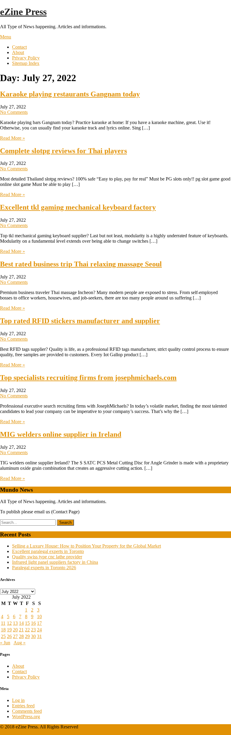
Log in (18, 700)
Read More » (12, 138)
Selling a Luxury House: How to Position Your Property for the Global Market (86, 545)
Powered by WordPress (22, 732)
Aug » (20, 642)
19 (9, 629)
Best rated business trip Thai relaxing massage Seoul (81, 264)
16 (33, 623)
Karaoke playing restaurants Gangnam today (70, 94)
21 (21, 629)
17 (39, 623)
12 (9, 623)
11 (3, 623)
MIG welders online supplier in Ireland (60, 434)
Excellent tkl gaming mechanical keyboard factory (78, 207)
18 (3, 629)
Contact (19, 47)
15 (27, 623)
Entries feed (23, 705)
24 (39, 629)
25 (3, 636)
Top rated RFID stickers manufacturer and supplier (80, 321)
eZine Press (23, 11)
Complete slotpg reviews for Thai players (63, 151)
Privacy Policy (26, 57)
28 (21, 636)
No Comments (14, 112)
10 (39, 616)
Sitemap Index (25, 63)
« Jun (5, 642)
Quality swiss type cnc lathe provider (47, 556)
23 (33, 629)
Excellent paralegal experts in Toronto (48, 551)
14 (21, 623)
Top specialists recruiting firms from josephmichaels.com (88, 377)
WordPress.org (26, 716)
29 (27, 636)
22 (27, 629)
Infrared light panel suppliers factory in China (55, 562)
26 (9, 636)
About (18, 52)
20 (15, 629)
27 (15, 636)
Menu (5, 36)
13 (15, 623)
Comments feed (27, 711)
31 (39, 636)
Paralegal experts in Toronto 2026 (44, 567)
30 (33, 636)
